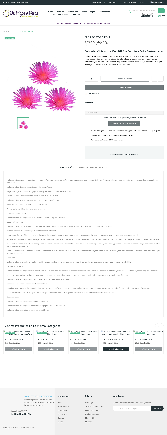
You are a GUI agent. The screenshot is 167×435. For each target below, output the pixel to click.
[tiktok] (13, 421)
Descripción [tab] (67, 167)
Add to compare (161, 79)
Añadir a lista (154, 79)
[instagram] (9, 421)
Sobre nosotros (63, 406)
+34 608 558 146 (147, 16)
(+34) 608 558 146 (20, 414)
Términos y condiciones (94, 406)
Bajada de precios (91, 410)
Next (162, 325)
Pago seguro (62, 410)
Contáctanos (62, 414)
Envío (60, 402)
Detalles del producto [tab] (93, 167)
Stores (60, 422)
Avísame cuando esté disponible (124, 123)
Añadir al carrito (125, 79)
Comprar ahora (125, 87)
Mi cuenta (88, 422)
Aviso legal (89, 402)
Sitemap (61, 418)
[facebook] (4, 421)
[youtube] (18, 421)
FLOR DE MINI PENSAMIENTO (114, 340)
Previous (157, 325)
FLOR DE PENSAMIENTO (14, 340)
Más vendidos (90, 418)
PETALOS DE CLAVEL (45, 340)
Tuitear (100, 102)
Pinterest (104, 102)
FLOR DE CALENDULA (78, 340)
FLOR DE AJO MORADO (143, 340)
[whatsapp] (22, 421)
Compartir (96, 102)
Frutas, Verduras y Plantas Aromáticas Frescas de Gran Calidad (83, 23)
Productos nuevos (92, 414)
